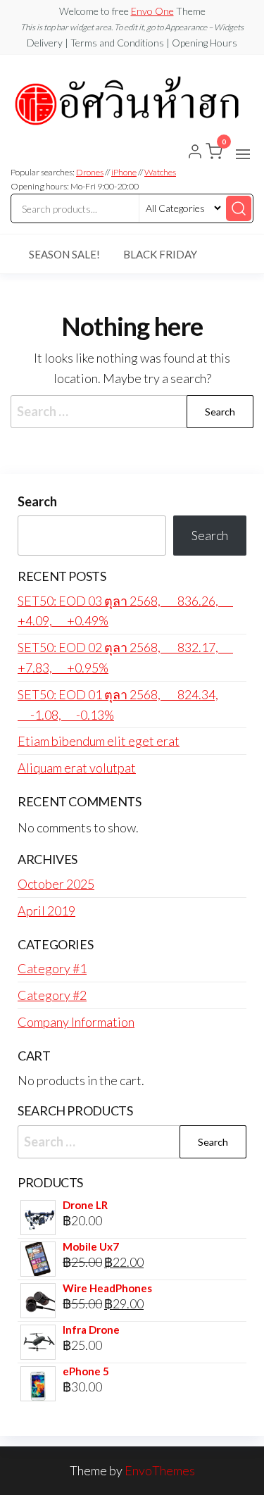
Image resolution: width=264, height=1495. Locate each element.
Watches (160, 172)
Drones (89, 172)
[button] (243, 154)
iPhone (124, 172)
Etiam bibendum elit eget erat (99, 741)
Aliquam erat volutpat (77, 767)
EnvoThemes (160, 1470)
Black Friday (160, 254)
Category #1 (52, 968)
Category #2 (52, 995)
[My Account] (195, 153)
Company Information (76, 1022)
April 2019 (46, 910)
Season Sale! (64, 254)
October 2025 (56, 884)
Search (37, 501)
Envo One (152, 11)
